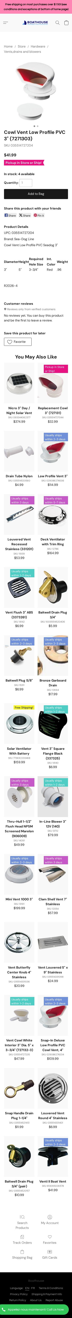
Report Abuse (54, 1300)
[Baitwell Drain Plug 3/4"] (53, 587)
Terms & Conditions (51, 1288)
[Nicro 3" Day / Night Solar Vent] (19, 383)
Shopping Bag (22, 1257)
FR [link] (33, 1288)
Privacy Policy (19, 1294)
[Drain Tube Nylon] (19, 451)
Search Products (22, 1225)
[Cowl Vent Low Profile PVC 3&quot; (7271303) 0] (36, 91)
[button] (36, 1309)
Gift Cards (49, 1257)
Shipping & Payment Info (47, 1294)
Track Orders (22, 1243)
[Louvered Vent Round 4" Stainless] (53, 1088)
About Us (36, 1300)
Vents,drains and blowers (22, 52)
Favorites (49, 1243)
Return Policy (17, 1300)
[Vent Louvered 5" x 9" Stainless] (53, 942)
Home (8, 46)
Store (22, 46)
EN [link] (27, 1288)
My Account (50, 1223)
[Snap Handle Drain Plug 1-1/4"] (19, 1088)
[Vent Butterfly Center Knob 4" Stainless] (19, 942)
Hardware (38, 46)
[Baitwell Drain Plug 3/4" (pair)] (19, 1156)
